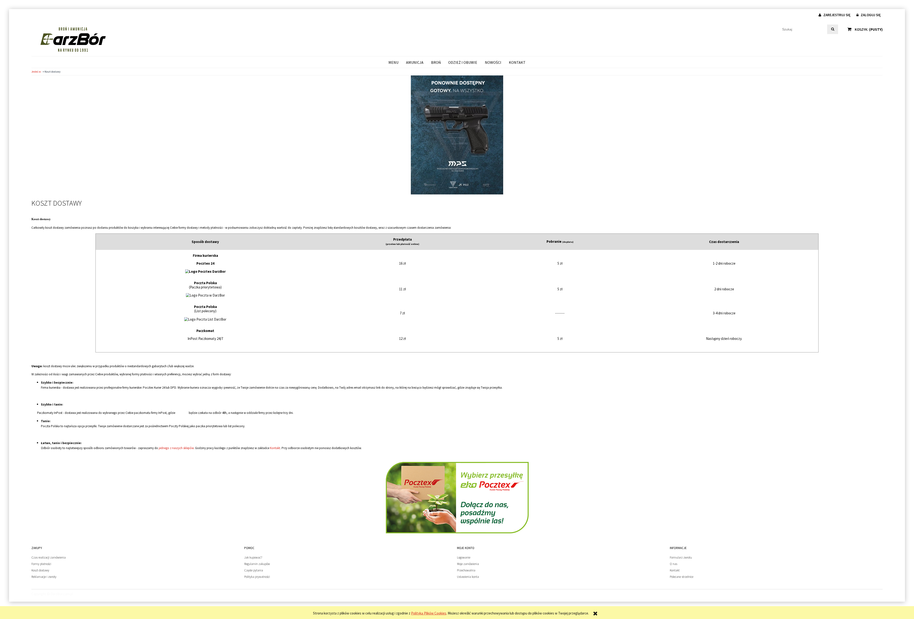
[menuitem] (393, 62)
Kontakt (275, 448)
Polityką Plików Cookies (428, 613)
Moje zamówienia (468, 564)
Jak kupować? (253, 557)
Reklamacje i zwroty (43, 577)
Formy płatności (41, 564)
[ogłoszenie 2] (457, 134)
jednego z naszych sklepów (176, 448)
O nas (673, 564)
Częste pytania (253, 570)
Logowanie (463, 557)
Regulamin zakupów (257, 564)
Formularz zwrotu (681, 557)
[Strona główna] (72, 39)
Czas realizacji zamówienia (48, 557)
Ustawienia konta (468, 577)
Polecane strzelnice (681, 577)
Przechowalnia (466, 570)
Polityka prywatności (257, 577)
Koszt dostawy (40, 570)
